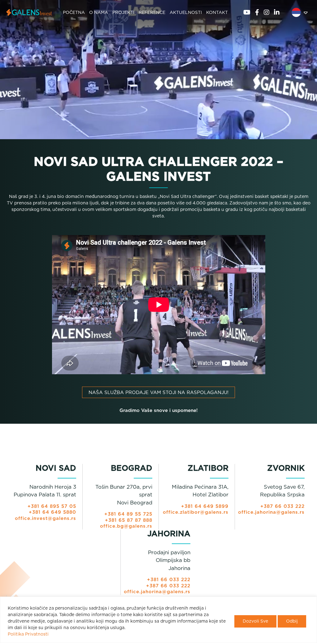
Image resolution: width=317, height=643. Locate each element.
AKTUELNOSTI (186, 13)
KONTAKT (217, 13)
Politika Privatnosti (28, 634)
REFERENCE (152, 13)
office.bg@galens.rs (126, 526)
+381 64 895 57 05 (52, 506)
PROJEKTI (123, 13)
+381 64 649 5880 (52, 512)
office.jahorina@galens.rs (271, 512)
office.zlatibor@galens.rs (195, 512)
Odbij (292, 621)
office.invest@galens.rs (45, 518)
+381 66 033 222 (168, 579)
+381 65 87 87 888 (128, 520)
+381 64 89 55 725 (128, 514)
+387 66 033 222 (282, 506)
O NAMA (98, 13)
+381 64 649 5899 (204, 506)
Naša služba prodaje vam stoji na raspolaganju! (158, 392)
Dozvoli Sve (255, 621)
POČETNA (74, 13)
